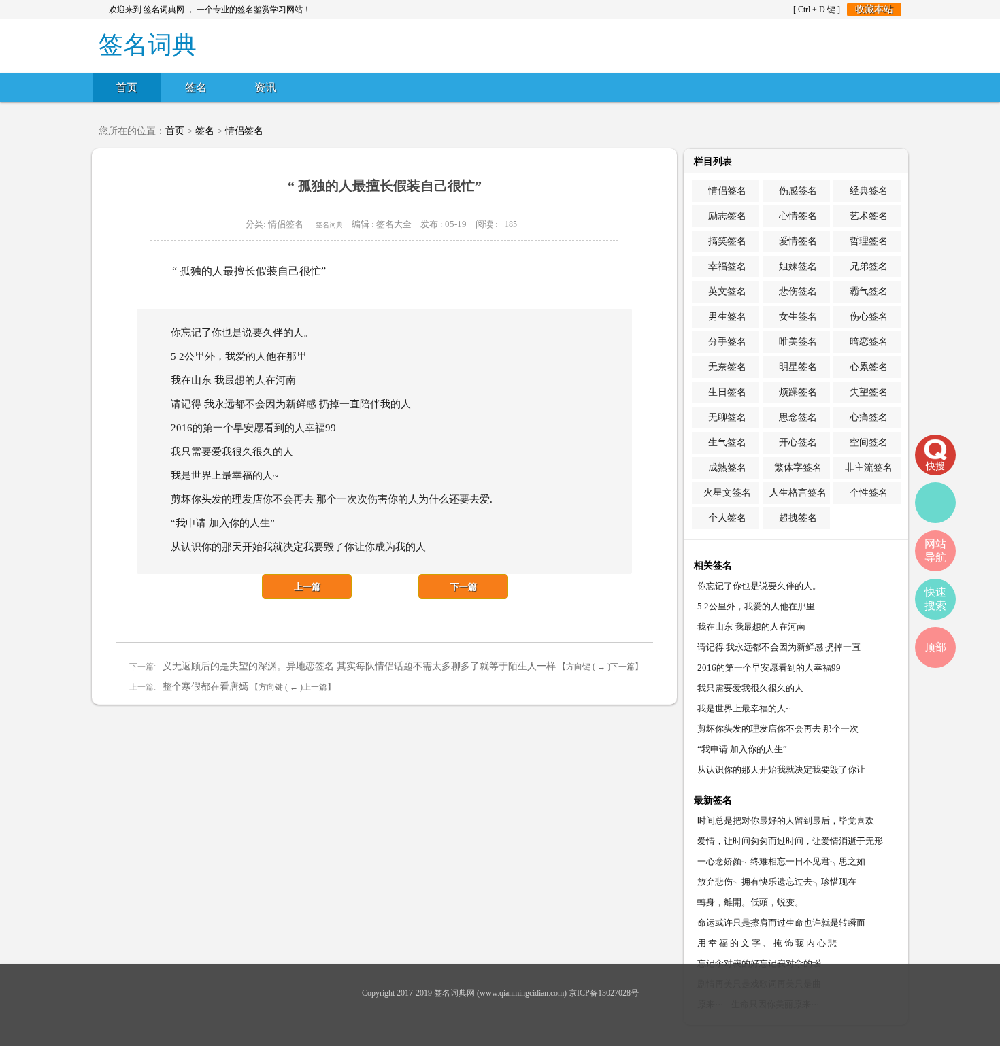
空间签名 (869, 442)
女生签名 (798, 316)
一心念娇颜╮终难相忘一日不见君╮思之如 (781, 861)
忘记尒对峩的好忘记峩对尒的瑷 (759, 963)
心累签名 (869, 367)
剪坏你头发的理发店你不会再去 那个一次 (778, 729)
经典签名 (869, 191)
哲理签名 (869, 241)
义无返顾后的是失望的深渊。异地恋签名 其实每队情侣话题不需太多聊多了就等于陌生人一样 (359, 666)
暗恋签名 (869, 342)
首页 (126, 87)
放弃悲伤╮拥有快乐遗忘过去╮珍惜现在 (776, 882)
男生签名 (727, 316)
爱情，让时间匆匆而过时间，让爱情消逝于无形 (790, 841)
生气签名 (727, 442)
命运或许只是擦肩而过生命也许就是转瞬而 (781, 922)
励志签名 (727, 216)
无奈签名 (727, 367)
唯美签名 (798, 342)
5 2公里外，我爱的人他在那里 (756, 606)
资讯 (265, 87)
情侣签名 (244, 131)
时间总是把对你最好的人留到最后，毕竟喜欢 (785, 820)
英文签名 (727, 291)
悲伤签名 (798, 291)
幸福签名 (727, 266)
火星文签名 (727, 493)
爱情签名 (798, 241)
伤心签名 (869, 316)
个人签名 (727, 518)
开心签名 (798, 442)
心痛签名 (869, 417)
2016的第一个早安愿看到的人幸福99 (769, 667)
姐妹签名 (798, 266)
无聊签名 (727, 417)
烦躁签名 (798, 392)
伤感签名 (798, 191)
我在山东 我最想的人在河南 (751, 627)
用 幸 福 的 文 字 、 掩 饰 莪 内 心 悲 (767, 943)
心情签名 (798, 216)
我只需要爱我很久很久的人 (750, 688)
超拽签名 (798, 518)
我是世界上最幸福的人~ (743, 708)
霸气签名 (869, 291)
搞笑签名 (727, 241)
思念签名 (798, 417)
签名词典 (329, 225)
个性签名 (869, 493)
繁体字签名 (798, 467)
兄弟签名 (869, 266)
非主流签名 (869, 467)
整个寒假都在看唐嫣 (205, 686)
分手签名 (727, 342)
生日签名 (727, 392)
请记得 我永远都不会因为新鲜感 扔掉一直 (779, 647)
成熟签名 (727, 467)
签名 (196, 87)
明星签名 (798, 367)
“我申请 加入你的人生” (742, 749)
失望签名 (869, 392)
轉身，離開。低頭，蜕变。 (750, 902)
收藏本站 (874, 9)
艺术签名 (869, 216)
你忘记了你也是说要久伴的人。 (759, 586)
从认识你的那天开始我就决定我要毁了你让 (781, 769)
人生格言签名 (798, 493)
